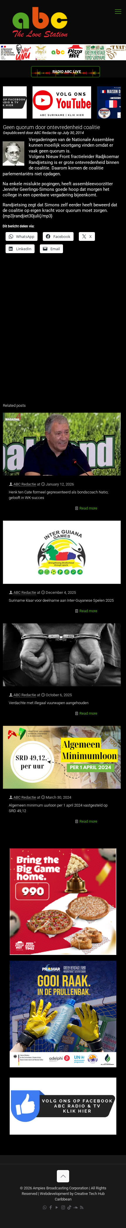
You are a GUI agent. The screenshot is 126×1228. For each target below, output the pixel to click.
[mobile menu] (118, 12)
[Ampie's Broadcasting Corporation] (45, 22)
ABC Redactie (24, 484)
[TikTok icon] (69, 1207)
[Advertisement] (63, 332)
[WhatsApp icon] (44, 1207)
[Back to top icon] (63, 1176)
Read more (88, 508)
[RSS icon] (81, 1207)
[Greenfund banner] (63, 1066)
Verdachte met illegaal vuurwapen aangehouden (48, 703)
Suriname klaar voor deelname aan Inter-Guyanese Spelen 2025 (61, 600)
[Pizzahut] (63, 953)
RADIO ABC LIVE (66, 71)
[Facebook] (63, 1133)
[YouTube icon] (57, 1207)
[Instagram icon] (63, 1207)
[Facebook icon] (51, 1207)
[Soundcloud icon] (75, 1207)
